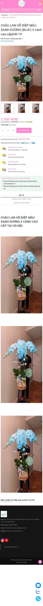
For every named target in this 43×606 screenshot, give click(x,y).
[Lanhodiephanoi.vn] (21, 3)
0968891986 (24, 139)
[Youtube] (6, 540)
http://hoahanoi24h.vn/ (15, 531)
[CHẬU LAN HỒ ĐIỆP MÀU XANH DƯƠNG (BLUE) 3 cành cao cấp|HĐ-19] (21, 73)
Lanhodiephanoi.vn (11, 547)
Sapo (25, 562)
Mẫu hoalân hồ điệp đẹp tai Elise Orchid (17, 500)
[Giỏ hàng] (40, 4)
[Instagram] (2, 540)
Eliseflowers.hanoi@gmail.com (16, 528)
